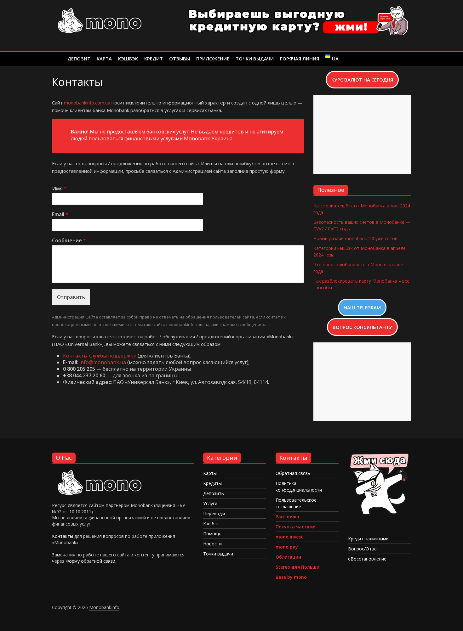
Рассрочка (287, 517)
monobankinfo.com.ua (87, 102)
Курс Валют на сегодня (362, 79)
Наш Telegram (362, 307)
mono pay (287, 547)
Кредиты (212, 483)
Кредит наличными (368, 539)
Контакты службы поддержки (99, 355)
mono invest (289, 537)
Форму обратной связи (90, 561)
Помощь (212, 534)
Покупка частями (296, 527)
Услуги (210, 503)
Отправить (71, 297)
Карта (104, 58)
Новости (212, 544)
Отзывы (179, 58)
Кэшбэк (128, 58)
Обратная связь (293, 473)
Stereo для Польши (297, 567)
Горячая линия (299, 58)
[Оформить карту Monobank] (379, 456)
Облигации (288, 557)
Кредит (153, 58)
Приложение (212, 58)
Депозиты (214, 493)
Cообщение (69, 240)
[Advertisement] (362, 134)
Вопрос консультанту (362, 327)
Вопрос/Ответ (363, 549)
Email (60, 214)
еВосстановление (367, 559)
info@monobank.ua (102, 362)
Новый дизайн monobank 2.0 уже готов (355, 238)
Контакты (62, 536)
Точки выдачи (255, 58)
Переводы (214, 513)
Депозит (78, 58)
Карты (210, 473)
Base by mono (291, 577)
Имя (59, 188)
